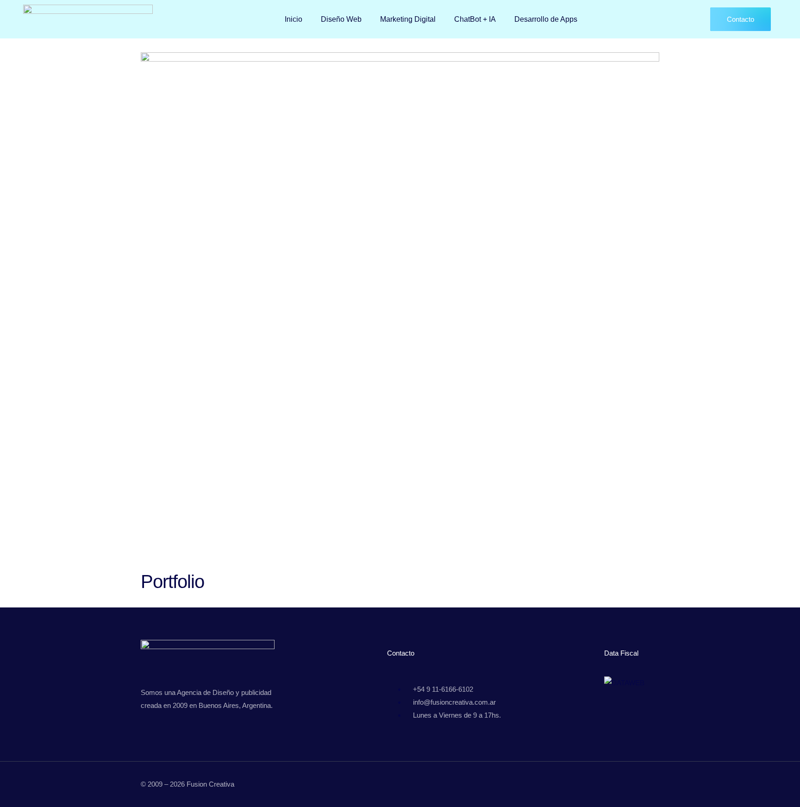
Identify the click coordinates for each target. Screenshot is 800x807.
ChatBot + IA (475, 19)
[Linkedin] (625, 787)
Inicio (293, 19)
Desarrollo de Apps (545, 19)
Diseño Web (341, 19)
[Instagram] (645, 787)
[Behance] (606, 787)
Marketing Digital (408, 19)
